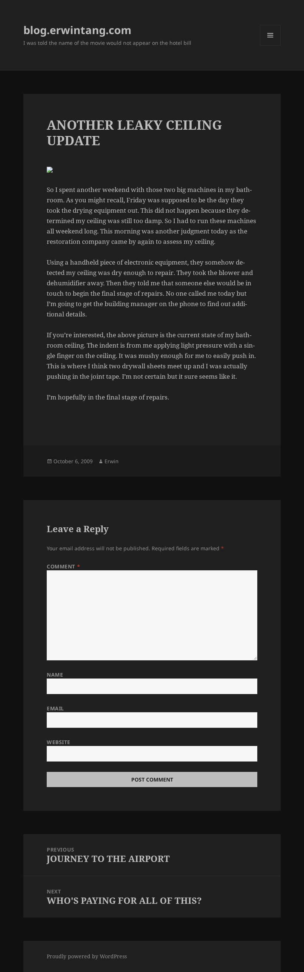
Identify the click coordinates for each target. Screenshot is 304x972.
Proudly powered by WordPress (87, 956)
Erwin (112, 461)
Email (55, 708)
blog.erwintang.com (77, 30)
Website (58, 742)
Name (55, 674)
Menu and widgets (270, 45)
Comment (63, 566)
